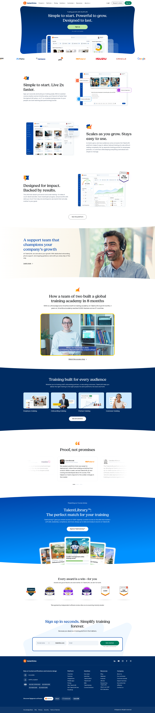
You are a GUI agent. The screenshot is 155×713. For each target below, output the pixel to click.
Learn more (27, 263)
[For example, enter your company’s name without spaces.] (49, 643)
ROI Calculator (105, 689)
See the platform (77, 217)
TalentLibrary (88, 685)
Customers (70, 3)
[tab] (74, 484)
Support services (121, 680)
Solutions (62, 3)
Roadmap (70, 689)
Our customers (121, 676)
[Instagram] (123, 661)
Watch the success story (77, 359)
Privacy (40, 709)
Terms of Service (55, 709)
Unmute (111, 317)
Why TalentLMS (71, 685)
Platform (48, 3)
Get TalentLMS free (73, 687)
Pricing (56, 3)
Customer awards (122, 678)
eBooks (103, 680)
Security (46, 709)
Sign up (128, 3)
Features (69, 676)
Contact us (120, 687)
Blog (102, 674)
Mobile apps (70, 680)
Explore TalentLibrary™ (77, 529)
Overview (70, 674)
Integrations (70, 678)
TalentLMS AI (87, 678)
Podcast (103, 678)
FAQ (35, 709)
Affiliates (119, 685)
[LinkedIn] (114, 661)
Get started (110, 643)
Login (108, 3)
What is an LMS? (105, 687)
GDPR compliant (33, 679)
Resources (79, 3)
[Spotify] (131, 661)
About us (87, 3)
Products (41, 3)
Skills (85, 683)
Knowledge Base (28, 709)
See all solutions (77, 418)
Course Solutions (88, 687)
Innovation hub (121, 683)
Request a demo (117, 3)
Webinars (103, 676)
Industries (86, 676)
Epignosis (118, 709)
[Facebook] (127, 661)
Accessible (31, 675)
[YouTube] (118, 661)
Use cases (87, 674)
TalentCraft (87, 680)
